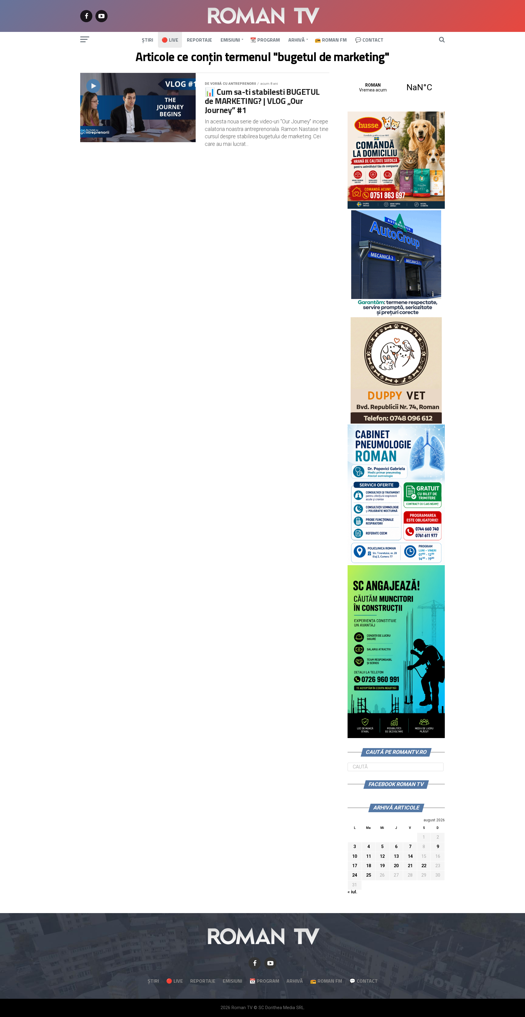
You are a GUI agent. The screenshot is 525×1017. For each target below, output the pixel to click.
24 (354, 875)
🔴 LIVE (170, 39)
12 (382, 856)
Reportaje (199, 39)
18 (368, 865)
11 (368, 856)
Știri (147, 39)
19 (382, 865)
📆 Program (265, 39)
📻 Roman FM (331, 39)
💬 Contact (369, 39)
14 (410, 856)
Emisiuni (230, 39)
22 (423, 865)
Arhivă (296, 39)
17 (354, 865)
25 (368, 875)
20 (396, 865)
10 (354, 856)
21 (410, 865)
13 (396, 856)
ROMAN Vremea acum (396, 87)
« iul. (352, 892)
